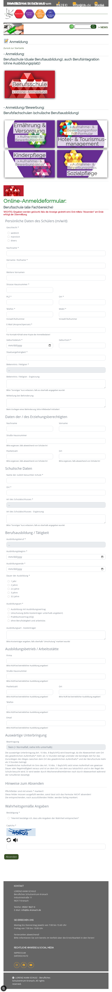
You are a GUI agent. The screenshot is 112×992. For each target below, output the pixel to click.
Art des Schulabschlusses (19, 499)
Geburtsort (65, 340)
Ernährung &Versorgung (30, 128)
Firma (9, 655)
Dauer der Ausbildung (18, 575)
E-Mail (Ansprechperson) (19, 324)
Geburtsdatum (14, 340)
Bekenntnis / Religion (17, 364)
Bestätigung (13, 812)
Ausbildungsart (14, 603)
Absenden (11, 856)
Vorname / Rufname (17, 260)
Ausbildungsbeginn (16, 551)
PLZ (9, 296)
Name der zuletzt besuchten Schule (24, 475)
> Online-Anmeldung (29, 92)
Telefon (10, 308)
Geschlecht (12, 227)
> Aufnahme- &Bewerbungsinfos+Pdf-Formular (82, 130)
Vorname (63, 423)
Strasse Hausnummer (17, 284)
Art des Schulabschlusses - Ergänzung (25, 511)
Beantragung (12, 741)
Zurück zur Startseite (14, 48)
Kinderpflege (30, 155)
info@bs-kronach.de (82, 5)
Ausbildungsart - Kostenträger (21, 628)
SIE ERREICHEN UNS (24, 920)
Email (9, 717)
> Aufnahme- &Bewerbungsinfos (29, 138)
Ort (61, 296)
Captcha (11, 825)
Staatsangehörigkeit (17, 352)
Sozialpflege (82, 173)
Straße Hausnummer (16, 435)
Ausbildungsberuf (16, 539)
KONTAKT (19, 886)
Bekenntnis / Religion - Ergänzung (23, 376)
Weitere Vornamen (15, 272)
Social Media (99, 5)
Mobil (62, 308)
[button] (9, 839)
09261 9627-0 (62, 5)
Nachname (12, 247)
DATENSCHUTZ (21, 955)
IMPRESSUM (20, 952)
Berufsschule (29, 84)
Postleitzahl (12, 451)
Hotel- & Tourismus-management (82, 141)
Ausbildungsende (15, 563)
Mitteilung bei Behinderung (20, 395)
